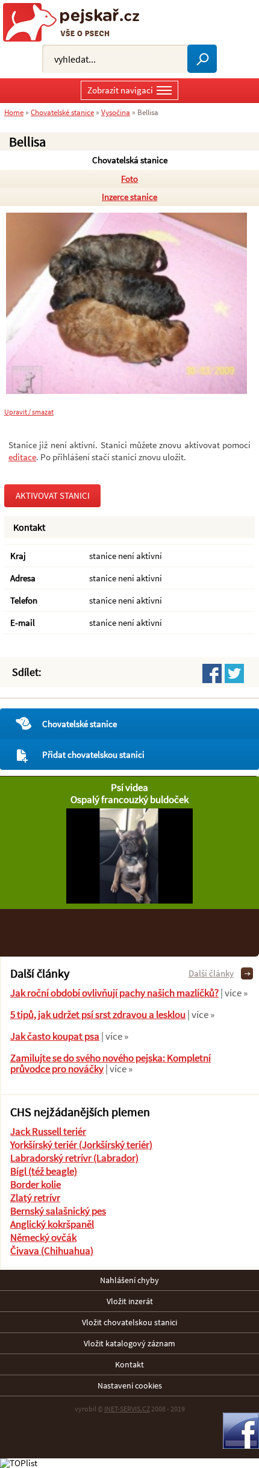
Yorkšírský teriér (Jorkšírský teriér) (81, 1144)
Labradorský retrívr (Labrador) (74, 1157)
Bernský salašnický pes (58, 1210)
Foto (129, 178)
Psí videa (129, 787)
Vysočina (115, 112)
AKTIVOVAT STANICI (53, 495)
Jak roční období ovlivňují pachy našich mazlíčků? (114, 992)
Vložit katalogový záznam (129, 1343)
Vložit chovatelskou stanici (129, 1322)
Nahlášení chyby (129, 1280)
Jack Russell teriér (48, 1131)
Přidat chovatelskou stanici (93, 754)
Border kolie (35, 1184)
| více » (233, 992)
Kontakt (129, 1364)
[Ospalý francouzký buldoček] (129, 900)
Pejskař (75, 22)
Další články (211, 973)
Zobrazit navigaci (120, 90)
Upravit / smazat (29, 412)
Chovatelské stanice (79, 723)
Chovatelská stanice (129, 160)
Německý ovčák (43, 1237)
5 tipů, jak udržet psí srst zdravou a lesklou (98, 1014)
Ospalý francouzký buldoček (129, 799)
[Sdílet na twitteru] (234, 673)
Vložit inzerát (130, 1301)
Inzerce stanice (129, 196)
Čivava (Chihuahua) (51, 1250)
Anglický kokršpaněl (52, 1224)
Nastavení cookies (130, 1385)
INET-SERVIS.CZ (127, 1408)
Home (13, 112)
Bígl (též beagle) (43, 1171)
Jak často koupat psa (54, 1036)
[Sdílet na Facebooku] (212, 673)
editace (22, 457)
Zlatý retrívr (35, 1197)
